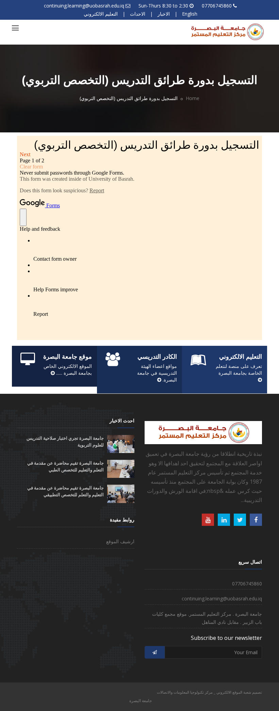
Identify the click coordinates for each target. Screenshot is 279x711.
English (189, 14)
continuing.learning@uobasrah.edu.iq (84, 5)
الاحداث (137, 14)
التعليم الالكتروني (101, 14)
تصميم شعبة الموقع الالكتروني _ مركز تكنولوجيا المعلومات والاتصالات (209, 692)
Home (192, 98)
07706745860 (217, 5)
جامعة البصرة (140, 701)
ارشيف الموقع (120, 541)
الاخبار (164, 14)
